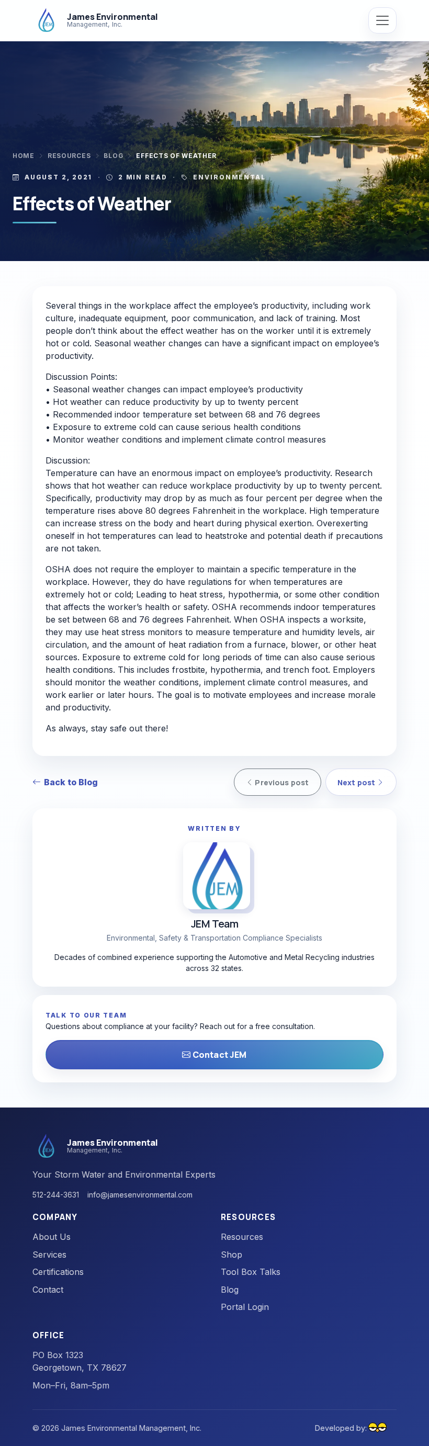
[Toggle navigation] (382, 20)
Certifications (58, 1272)
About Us (51, 1237)
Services (49, 1254)
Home (24, 156)
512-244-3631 (55, 1194)
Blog (113, 156)
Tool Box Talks (250, 1272)
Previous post (281, 782)
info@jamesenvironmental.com (140, 1194)
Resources (69, 156)
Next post (357, 782)
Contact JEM (219, 1054)
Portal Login (245, 1307)
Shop (231, 1254)
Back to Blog (71, 782)
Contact (47, 1289)
